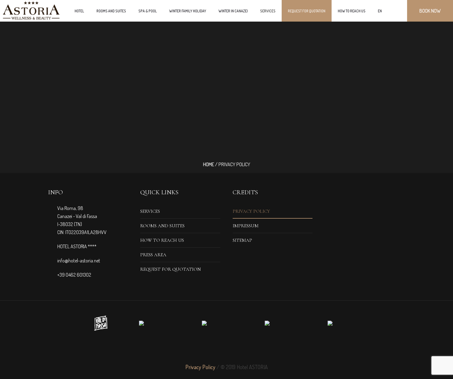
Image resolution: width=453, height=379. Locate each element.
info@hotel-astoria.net (78, 260)
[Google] (226, 348)
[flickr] (237, 348)
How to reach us (162, 240)
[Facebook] (204, 348)
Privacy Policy (251, 211)
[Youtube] (248, 348)
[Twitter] (215, 348)
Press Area (153, 254)
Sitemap (242, 240)
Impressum (246, 226)
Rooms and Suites (162, 226)
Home (208, 164)
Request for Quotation (170, 269)
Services (150, 211)
